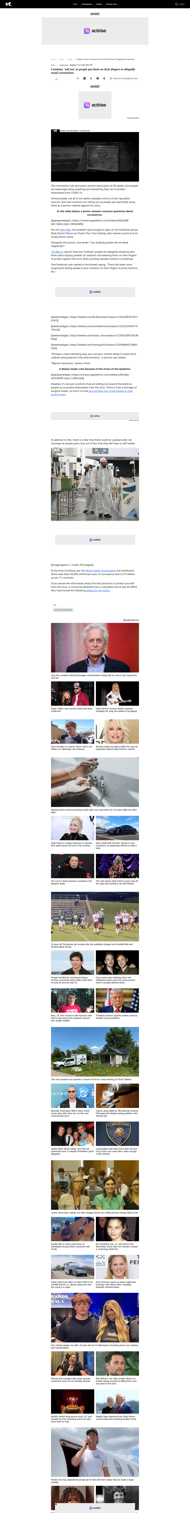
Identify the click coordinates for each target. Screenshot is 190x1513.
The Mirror (57, 251)
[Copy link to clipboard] (77, 78)
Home (53, 59)
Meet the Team (111, 4)
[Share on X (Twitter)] (91, 78)
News (75, 4)
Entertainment (86, 4)
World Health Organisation (101, 570)
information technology (63, 610)
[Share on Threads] (104, 78)
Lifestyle (99, 4)
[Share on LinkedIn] (84, 78)
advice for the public (98, 590)
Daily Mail (65, 229)
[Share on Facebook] (97, 78)
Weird (70, 59)
